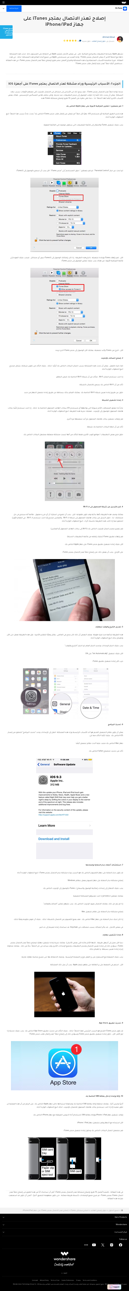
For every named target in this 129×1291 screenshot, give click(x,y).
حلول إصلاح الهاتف (99, 41)
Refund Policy (44, 1280)
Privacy (78, 1280)
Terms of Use (55, 1280)
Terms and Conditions (90, 1280)
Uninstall (35, 1280)
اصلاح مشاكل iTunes (79, 1211)
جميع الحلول (114, 1211)
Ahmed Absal (109, 37)
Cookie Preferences (67, 1280)
